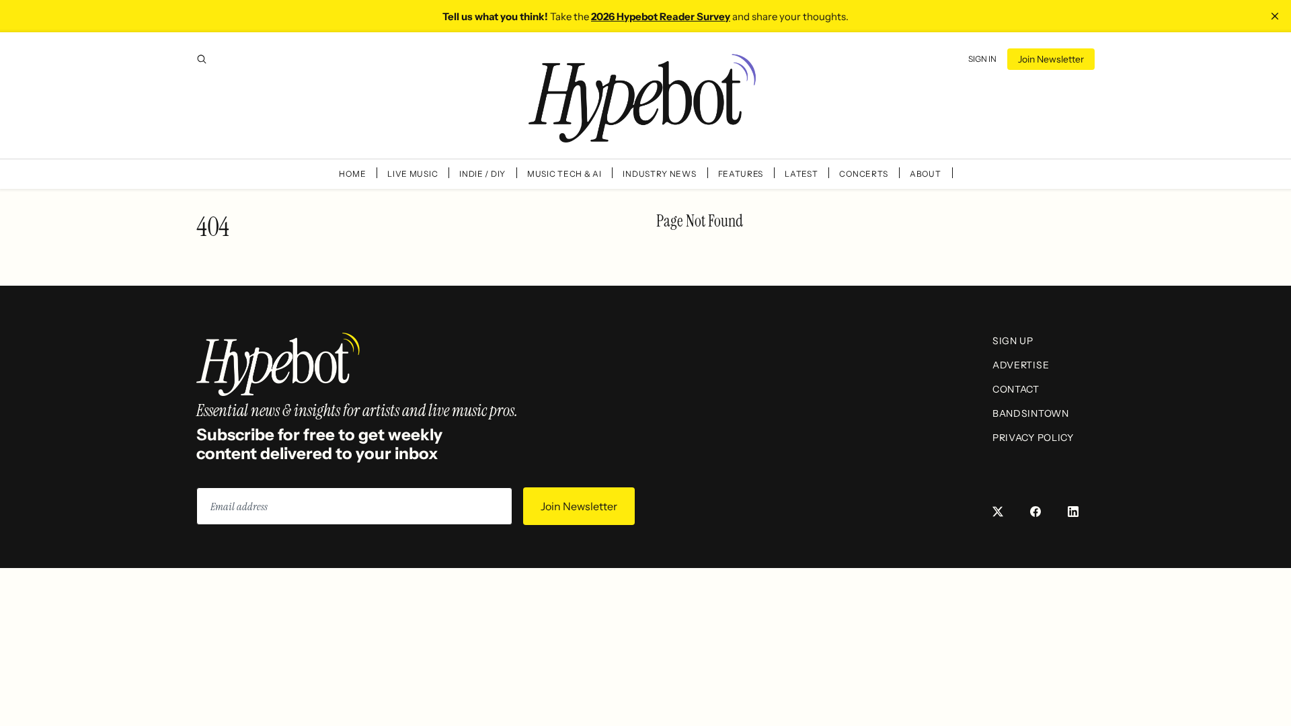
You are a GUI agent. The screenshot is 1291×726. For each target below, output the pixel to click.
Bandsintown (1030, 413)
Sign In (982, 59)
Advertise (1020, 365)
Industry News (659, 174)
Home (352, 174)
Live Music (412, 174)
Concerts (863, 174)
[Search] (201, 59)
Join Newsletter (1051, 59)
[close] (1275, 16)
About (925, 174)
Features (741, 174)
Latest (801, 174)
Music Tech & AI (564, 174)
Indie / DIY (482, 174)
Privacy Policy (1033, 438)
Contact (1016, 389)
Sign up (1012, 341)
